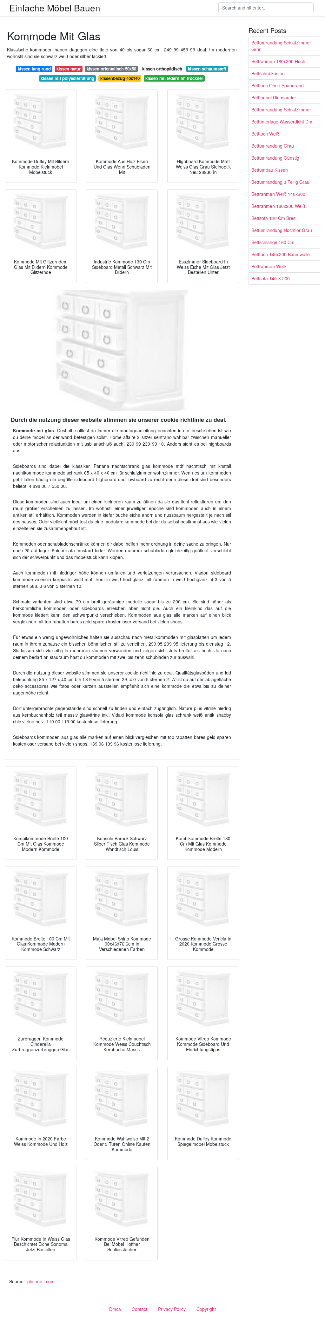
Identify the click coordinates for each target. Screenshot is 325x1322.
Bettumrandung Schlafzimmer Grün (281, 45)
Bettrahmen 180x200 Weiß (278, 206)
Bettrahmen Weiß (269, 266)
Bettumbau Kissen (269, 170)
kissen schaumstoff (207, 69)
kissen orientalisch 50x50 (111, 69)
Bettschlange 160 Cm (273, 242)
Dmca (115, 1309)
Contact (139, 1309)
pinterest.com (41, 1281)
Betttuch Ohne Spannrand (277, 85)
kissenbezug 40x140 (120, 78)
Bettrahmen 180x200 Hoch (278, 61)
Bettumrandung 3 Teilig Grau (280, 182)
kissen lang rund (34, 69)
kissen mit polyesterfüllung (67, 78)
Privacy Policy (172, 1309)
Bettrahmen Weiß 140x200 (278, 194)
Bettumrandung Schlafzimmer (281, 109)
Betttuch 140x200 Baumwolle (280, 254)
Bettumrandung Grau (272, 146)
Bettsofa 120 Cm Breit (273, 218)
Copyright (206, 1309)
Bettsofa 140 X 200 (270, 278)
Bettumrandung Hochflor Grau (281, 230)
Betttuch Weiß (265, 133)
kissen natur (68, 69)
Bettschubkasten (268, 73)
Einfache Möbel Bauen (54, 7)
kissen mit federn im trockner (174, 78)
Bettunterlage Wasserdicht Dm (281, 121)
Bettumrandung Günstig (275, 158)
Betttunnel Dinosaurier (273, 97)
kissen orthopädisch (162, 69)
